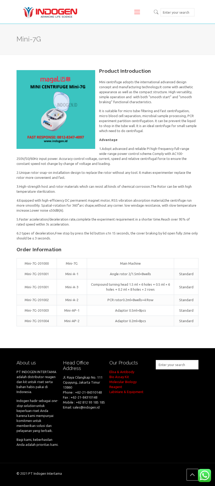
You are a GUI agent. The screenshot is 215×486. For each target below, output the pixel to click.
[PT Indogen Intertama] (50, 12)
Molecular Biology (123, 382)
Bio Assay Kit (119, 377)
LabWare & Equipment (126, 392)
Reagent (115, 387)
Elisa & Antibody (121, 372)
